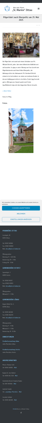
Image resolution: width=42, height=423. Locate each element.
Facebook (21, 413)
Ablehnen (21, 214)
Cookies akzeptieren (21, 208)
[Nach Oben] (36, 417)
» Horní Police (7, 91)
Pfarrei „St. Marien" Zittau (23, 409)
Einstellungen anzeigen (21, 219)
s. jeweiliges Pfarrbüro (11, 392)
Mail (15, 367)
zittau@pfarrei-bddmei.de (13, 249)
